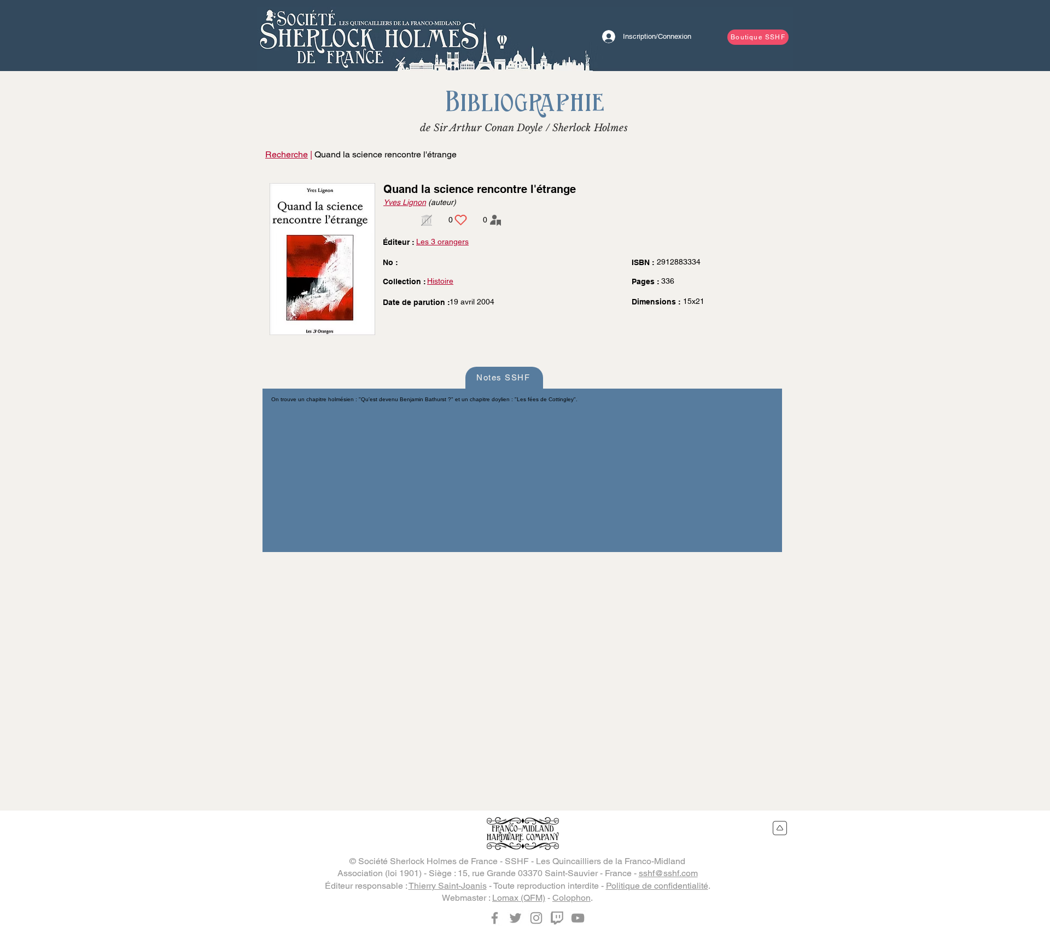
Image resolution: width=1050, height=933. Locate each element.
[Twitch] (557, 918)
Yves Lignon (404, 202)
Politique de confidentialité (657, 886)
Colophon (571, 898)
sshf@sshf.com (668, 873)
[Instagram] (536, 918)
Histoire (440, 281)
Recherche (286, 154)
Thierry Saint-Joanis (448, 886)
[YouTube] (578, 918)
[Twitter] (515, 918)
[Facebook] (495, 918)
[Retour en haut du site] (780, 828)
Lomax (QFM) (518, 898)
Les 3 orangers (442, 241)
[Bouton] (369, 35)
